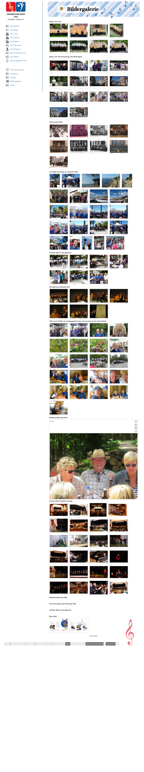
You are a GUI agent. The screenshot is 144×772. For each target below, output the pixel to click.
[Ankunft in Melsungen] (79, 65)
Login (68, 644)
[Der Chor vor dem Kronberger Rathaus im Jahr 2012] (99, 30)
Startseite (14, 26)
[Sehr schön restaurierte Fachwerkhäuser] (99, 81)
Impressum (110, 644)
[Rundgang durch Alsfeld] (79, 112)
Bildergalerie (15, 81)
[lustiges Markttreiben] (55, 180)
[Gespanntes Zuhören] (79, 81)
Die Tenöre (14, 37)
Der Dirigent (15, 49)
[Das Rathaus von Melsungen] (119, 81)
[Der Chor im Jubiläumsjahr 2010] (59, 30)
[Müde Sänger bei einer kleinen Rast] (99, 96)
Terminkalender (17, 70)
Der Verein (14, 57)
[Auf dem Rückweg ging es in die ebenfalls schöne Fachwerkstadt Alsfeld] (59, 112)
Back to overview (135, 426)
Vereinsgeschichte (18, 60)
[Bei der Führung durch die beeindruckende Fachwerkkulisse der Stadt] (59, 96)
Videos (13, 77)
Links (12, 85)
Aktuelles (14, 30)
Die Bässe (14, 41)
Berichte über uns (18, 53)
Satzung (14, 74)
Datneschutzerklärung (94, 644)
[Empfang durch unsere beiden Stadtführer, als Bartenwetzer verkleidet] (99, 65)
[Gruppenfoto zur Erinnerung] (119, 65)
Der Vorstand (16, 45)
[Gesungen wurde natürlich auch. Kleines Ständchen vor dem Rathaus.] (119, 96)
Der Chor (14, 34)
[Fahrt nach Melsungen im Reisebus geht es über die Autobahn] (59, 65)
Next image (53, 421)
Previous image (51, 421)
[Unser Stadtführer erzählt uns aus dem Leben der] (59, 81)
